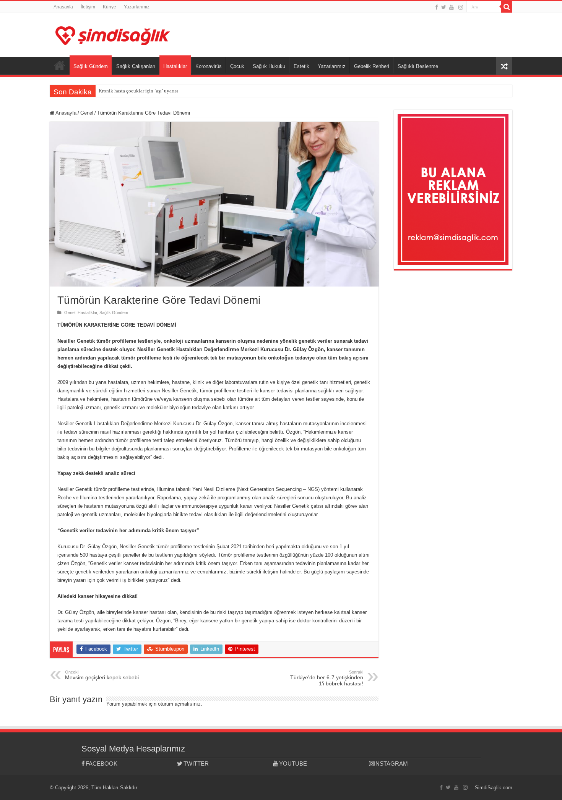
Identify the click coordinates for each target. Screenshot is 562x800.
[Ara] (506, 7)
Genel (86, 113)
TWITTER (196, 763)
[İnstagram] (461, 7)
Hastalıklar (175, 66)
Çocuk (237, 66)
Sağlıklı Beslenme (418, 66)
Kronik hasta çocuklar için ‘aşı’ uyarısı (138, 91)
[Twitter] (443, 7)
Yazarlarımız (136, 7)
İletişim (88, 7)
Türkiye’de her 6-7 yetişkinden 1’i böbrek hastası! (326, 678)
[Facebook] (436, 7)
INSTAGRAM (391, 763)
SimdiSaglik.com (493, 787)
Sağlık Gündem (90, 66)
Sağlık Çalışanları (136, 66)
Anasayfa (63, 7)
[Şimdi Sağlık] (112, 34)
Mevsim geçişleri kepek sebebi (102, 675)
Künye (109, 7)
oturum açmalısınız (179, 704)
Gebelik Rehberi (371, 66)
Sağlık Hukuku (269, 66)
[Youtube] (451, 7)
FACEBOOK (101, 763)
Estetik (301, 66)
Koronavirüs (208, 66)
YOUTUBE (293, 763)
